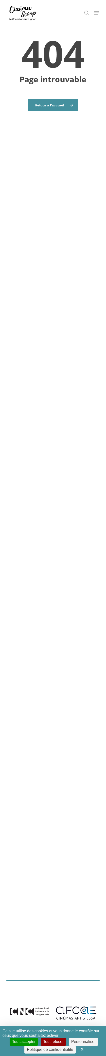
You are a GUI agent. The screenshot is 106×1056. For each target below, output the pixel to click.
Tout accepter (23, 1041)
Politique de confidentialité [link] (50, 1049)
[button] (96, 12)
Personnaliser (83, 1041)
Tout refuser (53, 1041)
